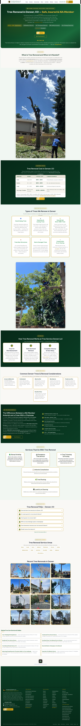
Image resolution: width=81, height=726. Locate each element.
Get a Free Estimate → (8, 709)
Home (27, 1)
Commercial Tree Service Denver (49, 634)
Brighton (44, 697)
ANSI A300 (38, 28)
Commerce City (46, 704)
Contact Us (64, 702)
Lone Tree (54, 697)
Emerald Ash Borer (30, 60)
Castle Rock (38, 550)
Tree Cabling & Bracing (29, 697)
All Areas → (54, 707)
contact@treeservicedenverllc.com (10, 703)
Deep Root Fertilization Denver (49, 651)
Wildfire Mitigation (28, 704)
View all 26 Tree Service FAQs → (40, 532)
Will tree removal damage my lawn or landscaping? (31, 521)
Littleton (58, 547)
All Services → (28, 707)
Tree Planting (27, 700)
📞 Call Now (40, 32)
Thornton (52, 547)
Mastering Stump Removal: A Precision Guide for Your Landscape (16, 651)
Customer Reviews (65, 699)
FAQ (63, 700)
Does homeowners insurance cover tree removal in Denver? (33, 525)
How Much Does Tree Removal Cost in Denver (52, 640)
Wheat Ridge (54, 705)
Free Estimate (69, 1)
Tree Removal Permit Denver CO (9, 645)
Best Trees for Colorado (66, 712)
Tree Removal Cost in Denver (67, 706)
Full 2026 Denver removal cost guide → (48, 195)
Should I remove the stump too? (27, 529)
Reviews (51, 1)
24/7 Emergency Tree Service (30, 691)
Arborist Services (28, 692)
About (42, 1)
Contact (56, 1)
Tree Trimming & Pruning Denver (9, 634)
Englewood (57, 550)
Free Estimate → (17, 437)
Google (75, 724)
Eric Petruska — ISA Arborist (67, 694)
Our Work (46, 1)
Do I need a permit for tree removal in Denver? (30, 514)
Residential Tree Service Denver (9, 640)
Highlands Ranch (25, 550)
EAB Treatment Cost (65, 719)
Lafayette (54, 692)
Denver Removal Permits (66, 707)
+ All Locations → (40, 553)
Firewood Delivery (28, 705)
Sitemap (59, 724)
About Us (64, 691)
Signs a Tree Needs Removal (67, 709)
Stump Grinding (28, 694)
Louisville (53, 699)
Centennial (45, 702)
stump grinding (46, 356)
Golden (51, 550)
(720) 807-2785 (62, 1)
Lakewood (39, 547)
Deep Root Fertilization (29, 699)
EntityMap (67, 724)
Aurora (33, 547)
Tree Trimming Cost (65, 716)
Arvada (27, 547)
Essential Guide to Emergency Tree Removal (52, 645)
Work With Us (63, 724)
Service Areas (36, 1)
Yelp (77, 724)
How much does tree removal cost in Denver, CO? (31, 510)
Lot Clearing (27, 702)
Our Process (64, 697)
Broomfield (45, 550)
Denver (22, 547)
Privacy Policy (55, 724)
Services (31, 1)
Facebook (71, 724)
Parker (32, 550)
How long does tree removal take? (27, 518)
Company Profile (65, 692)
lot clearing (57, 248)
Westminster (45, 547)
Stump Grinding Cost (66, 717)
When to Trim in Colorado (67, 711)
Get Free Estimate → (40, 36)
